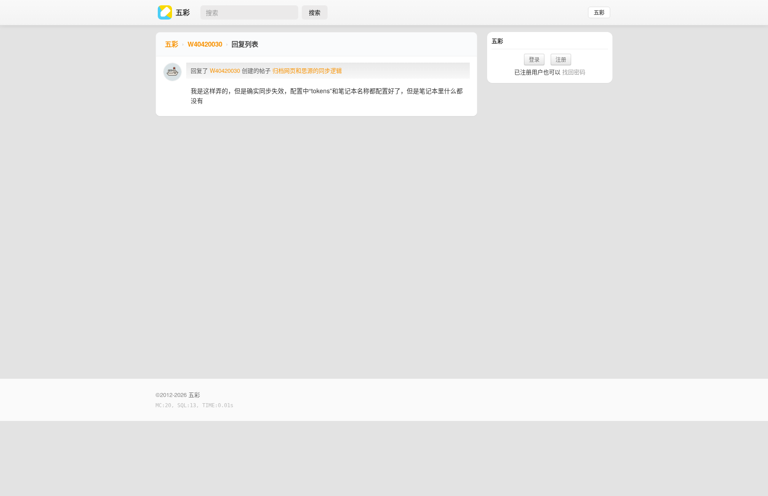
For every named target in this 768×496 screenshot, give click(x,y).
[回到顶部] (749, 475)
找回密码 (573, 71)
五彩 (599, 12)
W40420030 (205, 44)
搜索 (314, 12)
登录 (534, 59)
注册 (561, 59)
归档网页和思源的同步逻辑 (307, 70)
